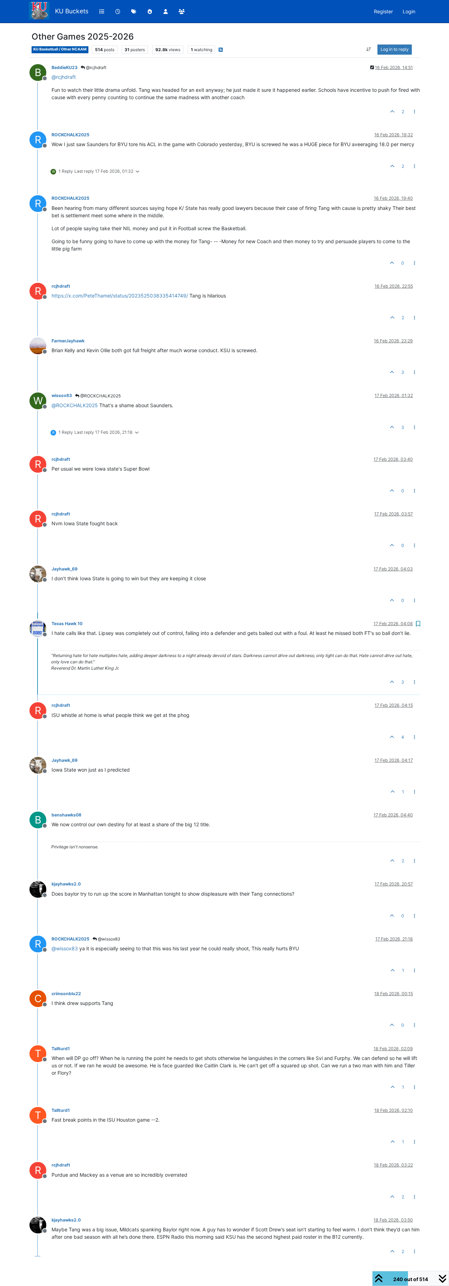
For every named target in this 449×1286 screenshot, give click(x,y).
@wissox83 (108, 939)
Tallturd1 (61, 1048)
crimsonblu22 (66, 993)
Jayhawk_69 (65, 569)
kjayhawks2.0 (66, 884)
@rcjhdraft (95, 67)
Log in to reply (395, 49)
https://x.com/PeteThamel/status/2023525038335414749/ (120, 296)
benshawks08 (66, 815)
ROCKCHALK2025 (70, 134)
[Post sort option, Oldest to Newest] (369, 49)
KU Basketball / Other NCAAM (60, 49)
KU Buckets (71, 11)
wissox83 (62, 395)
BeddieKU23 (65, 67)
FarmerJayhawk (68, 340)
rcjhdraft (61, 286)
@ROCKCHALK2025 (100, 395)
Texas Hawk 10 (67, 623)
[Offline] (40, 345)
